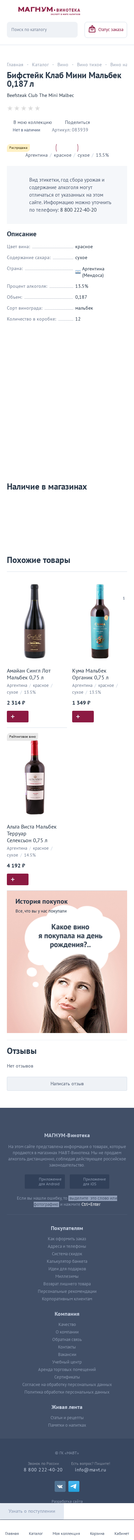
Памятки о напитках (67, 1425)
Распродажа (18, 148)
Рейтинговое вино (22, 737)
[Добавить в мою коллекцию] (58, 580)
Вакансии (67, 1354)
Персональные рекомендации (67, 1291)
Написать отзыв (67, 1084)
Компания (67, 1314)
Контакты (67, 1347)
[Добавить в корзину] (18, 716)
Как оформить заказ (67, 1239)
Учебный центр (67, 1362)
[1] (123, 589)
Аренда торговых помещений (67, 1369)
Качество (67, 1324)
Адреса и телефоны (67, 1246)
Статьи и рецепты (67, 1418)
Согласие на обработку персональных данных (67, 1384)
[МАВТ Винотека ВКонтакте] (60, 1486)
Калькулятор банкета (67, 1261)
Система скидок (67, 1254)
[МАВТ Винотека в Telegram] (73, 1486)
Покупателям (67, 1228)
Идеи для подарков (67, 1269)
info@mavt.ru (90, 1470)
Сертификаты (67, 1377)
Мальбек (84, 308)
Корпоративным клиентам (67, 1299)
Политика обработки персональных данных (67, 1392)
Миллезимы (67, 1276)
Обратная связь (67, 1339)
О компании (67, 1332)
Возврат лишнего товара (67, 1284)
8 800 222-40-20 (78, 210)
